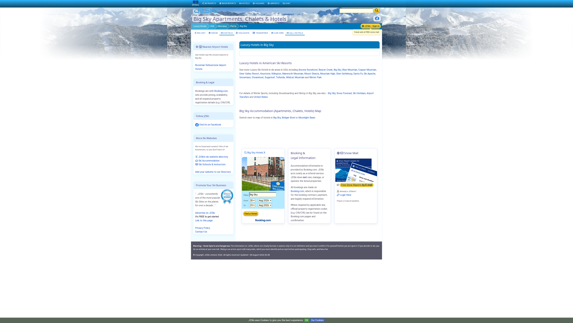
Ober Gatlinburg (344, 73)
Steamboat (258, 77)
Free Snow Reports (356, 184)
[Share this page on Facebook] (377, 19)
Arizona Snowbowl (308, 69)
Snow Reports (229, 3)
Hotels (228, 33)
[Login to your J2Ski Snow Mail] (356, 170)
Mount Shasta (311, 73)
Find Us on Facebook (210, 124)
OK (306, 320)
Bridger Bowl (288, 117)
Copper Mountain (367, 69)
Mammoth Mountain (292, 73)
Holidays (243, 33)
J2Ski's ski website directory (213, 156)
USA (212, 26)
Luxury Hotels (200, 26)
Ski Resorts (210, 3)
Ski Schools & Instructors (211, 164)
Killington (276, 73)
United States (261, 97)
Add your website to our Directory (213, 171)
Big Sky (201, 33)
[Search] (377, 10)
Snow (214, 33)
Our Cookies (317, 320)
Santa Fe (358, 73)
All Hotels (296, 33)
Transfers (261, 33)
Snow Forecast (344, 93)
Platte (233, 26)
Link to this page (204, 220)
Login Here (345, 195)
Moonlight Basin (306, 117)
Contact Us (201, 231)
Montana (222, 26)
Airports (274, 3)
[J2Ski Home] (205, 12)
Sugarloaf (270, 77)
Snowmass (245, 77)
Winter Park (315, 77)
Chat (287, 3)
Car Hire (279, 33)
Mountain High (327, 73)
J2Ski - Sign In (371, 26)
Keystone (265, 73)
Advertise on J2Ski (205, 212)
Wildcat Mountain (295, 77)
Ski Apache (369, 73)
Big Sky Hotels (255, 152)
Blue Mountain (349, 69)
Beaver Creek (326, 69)
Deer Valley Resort (249, 73)
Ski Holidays (359, 93)
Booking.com (221, 91)
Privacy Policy (202, 228)
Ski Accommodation (209, 160)
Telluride (280, 77)
